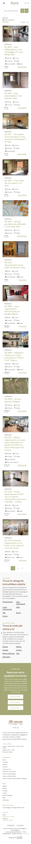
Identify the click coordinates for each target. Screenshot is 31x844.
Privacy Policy (11, 825)
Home (4, 760)
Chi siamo (5, 762)
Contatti (5, 767)
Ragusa (5, 647)
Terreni (5, 616)
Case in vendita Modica (9, 776)
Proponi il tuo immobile (9, 771)
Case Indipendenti (20, 603)
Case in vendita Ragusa (9, 774)
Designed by (12, 837)
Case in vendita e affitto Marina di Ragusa (15, 778)
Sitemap (26, 833)
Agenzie (5, 764)
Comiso (19, 650)
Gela (17, 653)
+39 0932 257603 (8, 820)
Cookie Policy (21, 825)
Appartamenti (8, 602)
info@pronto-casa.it (8, 816)
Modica (18, 647)
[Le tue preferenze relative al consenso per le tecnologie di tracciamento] (1, 633)
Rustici (18, 613)
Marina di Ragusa (9, 653)
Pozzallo (5, 650)
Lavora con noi (7, 769)
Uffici (18, 607)
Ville (4, 613)
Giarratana (6, 657)
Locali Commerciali (7, 608)
